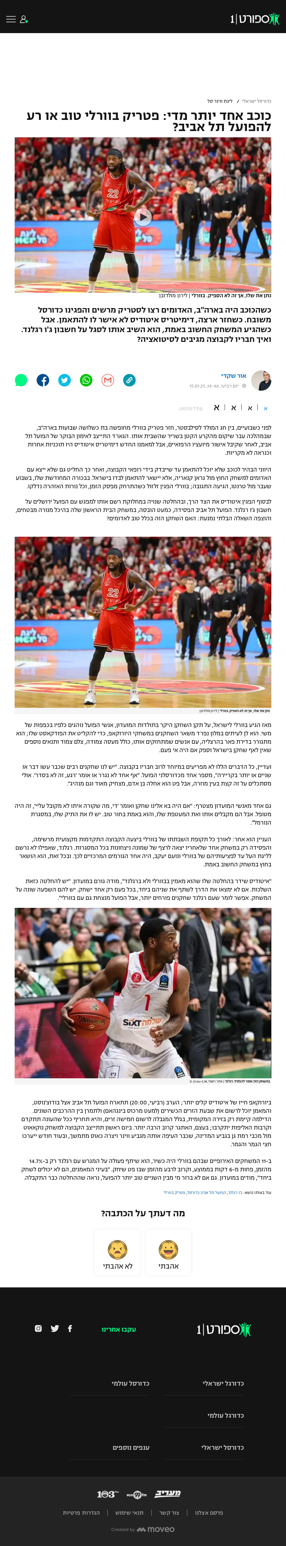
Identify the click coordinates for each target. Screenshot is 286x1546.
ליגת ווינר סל (220, 101)
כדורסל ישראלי (256, 101)
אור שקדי (233, 376)
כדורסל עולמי (131, 1383)
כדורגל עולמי (226, 1415)
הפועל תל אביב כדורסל (206, 1193)
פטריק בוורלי (174, 1193)
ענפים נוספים (131, 1447)
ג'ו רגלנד (235, 1193)
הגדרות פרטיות (81, 1513)
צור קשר (169, 1513)
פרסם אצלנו (209, 1513)
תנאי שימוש (129, 1513)
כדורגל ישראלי (223, 1383)
